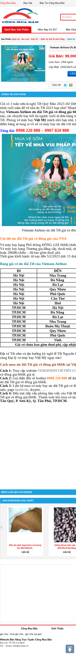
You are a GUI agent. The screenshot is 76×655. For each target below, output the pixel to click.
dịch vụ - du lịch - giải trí (25, 39)
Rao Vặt (27, 3)
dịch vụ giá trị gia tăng (53, 39)
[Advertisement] (38, 444)
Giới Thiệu (57, 628)
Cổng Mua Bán (8, 3)
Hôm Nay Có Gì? (47, 29)
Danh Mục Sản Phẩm (17, 29)
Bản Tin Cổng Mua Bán (52, 3)
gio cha (4, 634)
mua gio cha (16, 634)
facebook (21, 389)
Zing (70, 85)
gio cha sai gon (33, 634)
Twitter (65, 85)
